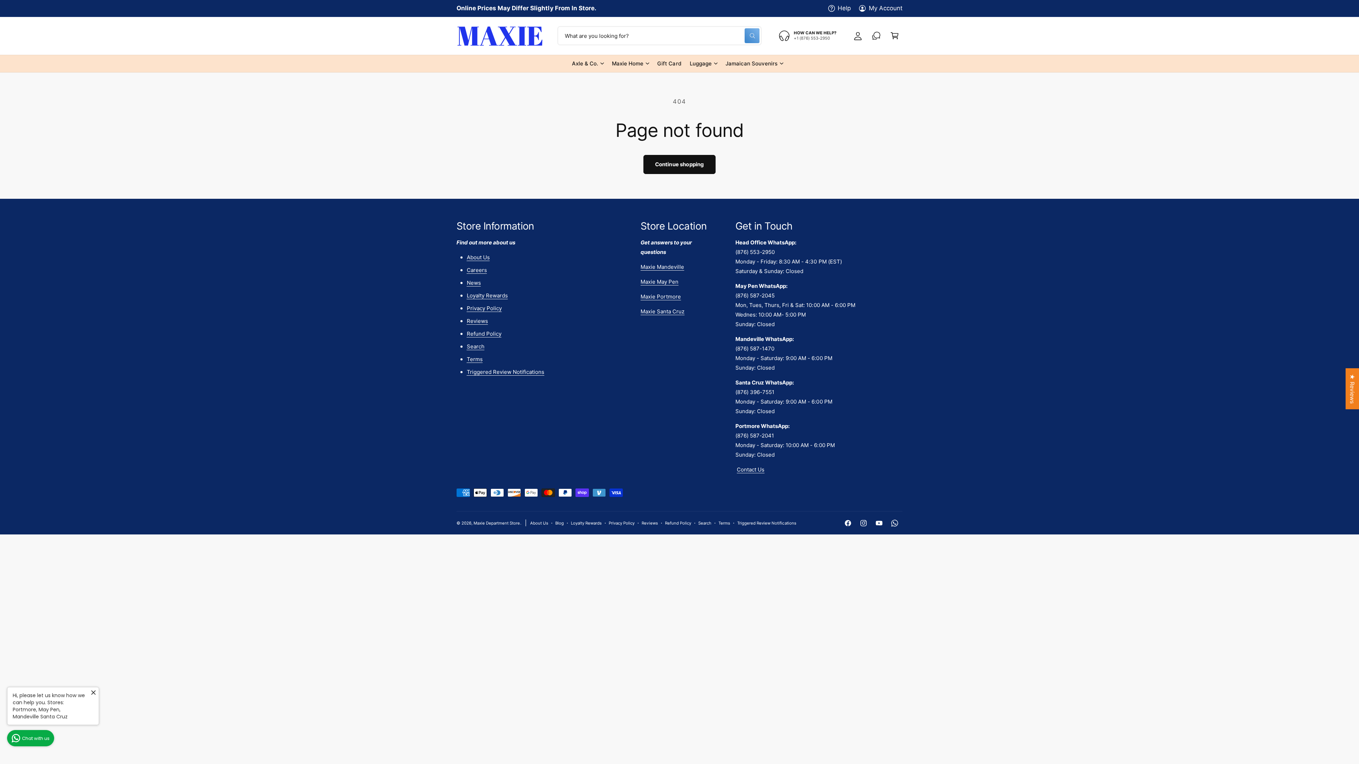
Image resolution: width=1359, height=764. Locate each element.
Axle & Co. (585, 63)
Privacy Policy (484, 308)
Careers (477, 270)
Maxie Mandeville (662, 267)
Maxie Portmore (661, 296)
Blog (559, 523)
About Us (478, 257)
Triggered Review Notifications (505, 372)
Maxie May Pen (659, 281)
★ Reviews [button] (1352, 389)
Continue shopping (679, 164)
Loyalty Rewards (487, 295)
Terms (475, 359)
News (474, 282)
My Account (885, 8)
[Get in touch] (876, 36)
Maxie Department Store (497, 523)
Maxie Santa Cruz (662, 311)
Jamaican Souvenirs (752, 63)
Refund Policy (484, 333)
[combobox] (659, 36)
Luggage (701, 63)
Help (844, 8)
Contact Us (750, 469)
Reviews (477, 321)
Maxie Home (627, 63)
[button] (894, 36)
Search (475, 346)
